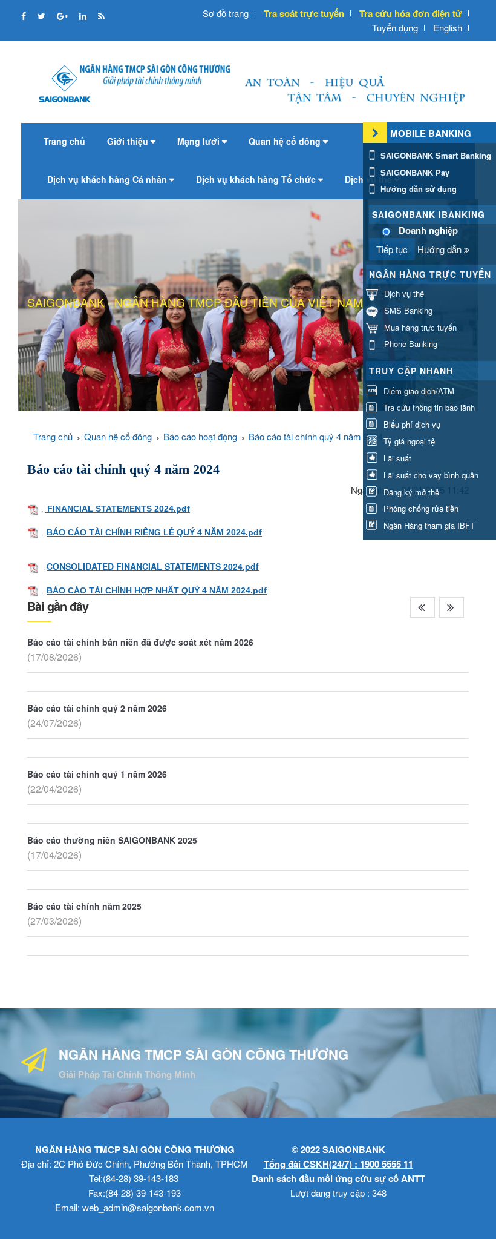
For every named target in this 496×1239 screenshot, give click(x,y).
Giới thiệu (129, 141)
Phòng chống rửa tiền (419, 508)
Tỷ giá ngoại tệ (408, 441)
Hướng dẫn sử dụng (417, 188)
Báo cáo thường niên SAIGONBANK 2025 (112, 840)
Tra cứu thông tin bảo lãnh (428, 407)
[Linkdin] (84, 16)
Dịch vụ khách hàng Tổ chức (257, 179)
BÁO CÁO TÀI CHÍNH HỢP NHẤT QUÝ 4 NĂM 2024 (148, 590)
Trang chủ (64, 141)
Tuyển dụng (395, 27)
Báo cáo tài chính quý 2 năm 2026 (97, 708)
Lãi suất (396, 458)
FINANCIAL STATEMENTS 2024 (179, 566)
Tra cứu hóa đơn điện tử (410, 13)
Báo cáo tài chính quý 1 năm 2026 (97, 774)
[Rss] (101, 16)
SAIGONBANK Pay (413, 172)
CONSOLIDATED (81, 566)
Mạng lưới (199, 141)
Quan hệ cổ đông (286, 141)
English (447, 27)
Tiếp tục (392, 249)
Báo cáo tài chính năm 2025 (84, 906)
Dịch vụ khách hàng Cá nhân (108, 179)
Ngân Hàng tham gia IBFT (428, 525)
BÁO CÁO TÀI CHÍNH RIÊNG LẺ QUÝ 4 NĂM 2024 (146, 532)
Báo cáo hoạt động (200, 436)
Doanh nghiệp (428, 230)
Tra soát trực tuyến (304, 13)
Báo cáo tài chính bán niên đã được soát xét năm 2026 (140, 642)
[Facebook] (24, 16)
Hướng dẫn (440, 249)
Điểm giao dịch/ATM (417, 391)
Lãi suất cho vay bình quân (429, 475)
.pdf (254, 532)
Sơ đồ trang (226, 13)
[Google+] (63, 16)
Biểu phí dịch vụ (410, 424)
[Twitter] (43, 16)
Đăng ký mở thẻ (410, 492)
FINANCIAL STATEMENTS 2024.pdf (118, 509)
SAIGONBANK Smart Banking (434, 155)
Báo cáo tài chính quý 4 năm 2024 (316, 436)
